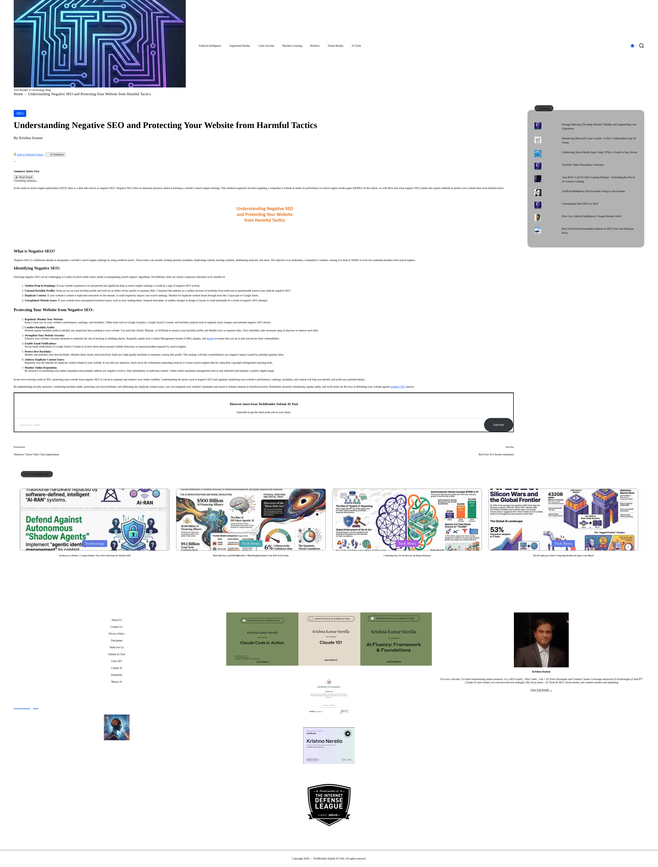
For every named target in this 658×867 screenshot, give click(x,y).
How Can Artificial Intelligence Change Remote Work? (592, 216)
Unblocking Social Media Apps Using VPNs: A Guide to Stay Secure (599, 152)
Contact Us (117, 626)
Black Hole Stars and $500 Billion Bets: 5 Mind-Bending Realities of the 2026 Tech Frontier (251, 556)
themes (210, 338)
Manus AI (116, 681)
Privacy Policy (117, 633)
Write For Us (117, 647)
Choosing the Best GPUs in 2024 (580, 203)
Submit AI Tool (116, 654)
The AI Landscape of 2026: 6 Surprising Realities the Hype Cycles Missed (563, 556)
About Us (116, 619)
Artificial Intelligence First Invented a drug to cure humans (593, 191)
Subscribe (498, 424)
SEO (19, 113)
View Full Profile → (541, 689)
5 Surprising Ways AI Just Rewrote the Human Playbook (407, 556)
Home (18, 94)
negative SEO (398, 386)
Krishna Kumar (541, 671)
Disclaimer (117, 640)
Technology (95, 543)
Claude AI (116, 668)
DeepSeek (116, 674)
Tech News (251, 543)
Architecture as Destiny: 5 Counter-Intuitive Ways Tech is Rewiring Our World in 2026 (95, 556)
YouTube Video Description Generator (583, 164)
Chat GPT (116, 661)
